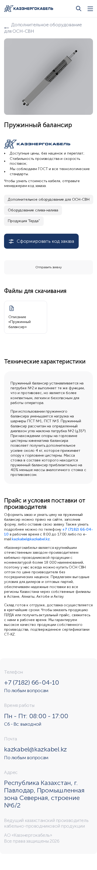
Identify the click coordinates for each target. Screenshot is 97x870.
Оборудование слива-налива (33, 210)
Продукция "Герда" (24, 221)
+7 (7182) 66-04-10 (31, 682)
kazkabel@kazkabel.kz (31, 539)
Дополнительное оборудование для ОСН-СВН (48, 199)
